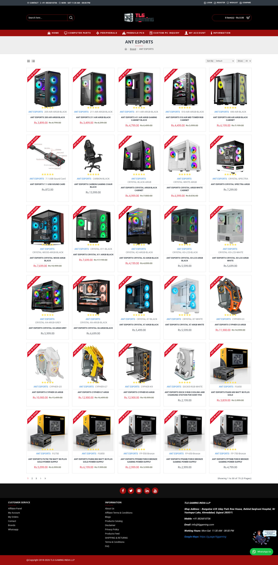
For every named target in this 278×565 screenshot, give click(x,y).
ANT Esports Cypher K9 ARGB (139, 392)
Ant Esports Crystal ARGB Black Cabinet (139, 189)
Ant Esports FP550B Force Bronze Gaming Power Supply (139, 460)
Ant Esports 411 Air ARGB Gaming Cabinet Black (139, 118)
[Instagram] (139, 490)
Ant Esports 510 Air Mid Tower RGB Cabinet (184, 118)
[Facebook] (123, 490)
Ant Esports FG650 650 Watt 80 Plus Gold (230, 393)
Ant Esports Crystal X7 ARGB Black (138, 324)
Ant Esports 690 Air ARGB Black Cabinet (230, 118)
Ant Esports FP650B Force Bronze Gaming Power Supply (184, 460)
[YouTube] (155, 490)
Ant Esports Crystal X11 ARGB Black (93, 254)
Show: (240, 61)
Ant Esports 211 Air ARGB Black (93, 117)
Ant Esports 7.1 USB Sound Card (47, 184)
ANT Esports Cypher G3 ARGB (230, 324)
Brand (133, 49)
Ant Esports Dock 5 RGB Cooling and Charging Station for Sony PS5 (185, 393)
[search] (70, 18)
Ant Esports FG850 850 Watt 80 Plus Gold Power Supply (93, 460)
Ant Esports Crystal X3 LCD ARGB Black (185, 259)
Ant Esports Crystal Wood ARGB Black (47, 259)
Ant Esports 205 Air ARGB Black (47, 117)
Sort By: (210, 61)
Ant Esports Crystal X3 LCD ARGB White (230, 259)
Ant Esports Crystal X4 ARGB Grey (47, 328)
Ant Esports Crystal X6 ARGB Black (93, 328)
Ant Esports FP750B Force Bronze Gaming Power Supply (230, 460)
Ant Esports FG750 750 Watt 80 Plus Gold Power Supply (47, 460)
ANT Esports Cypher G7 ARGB (93, 392)
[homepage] (126, 49)
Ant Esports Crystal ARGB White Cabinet (185, 189)
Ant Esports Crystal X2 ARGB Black (138, 258)
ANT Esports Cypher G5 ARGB (47, 392)
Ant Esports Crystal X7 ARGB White (184, 324)
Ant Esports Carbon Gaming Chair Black (93, 185)
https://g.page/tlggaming (213, 536)
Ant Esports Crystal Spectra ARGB (230, 184)
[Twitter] (131, 490)
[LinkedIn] (147, 490)
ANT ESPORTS (35, 111)
